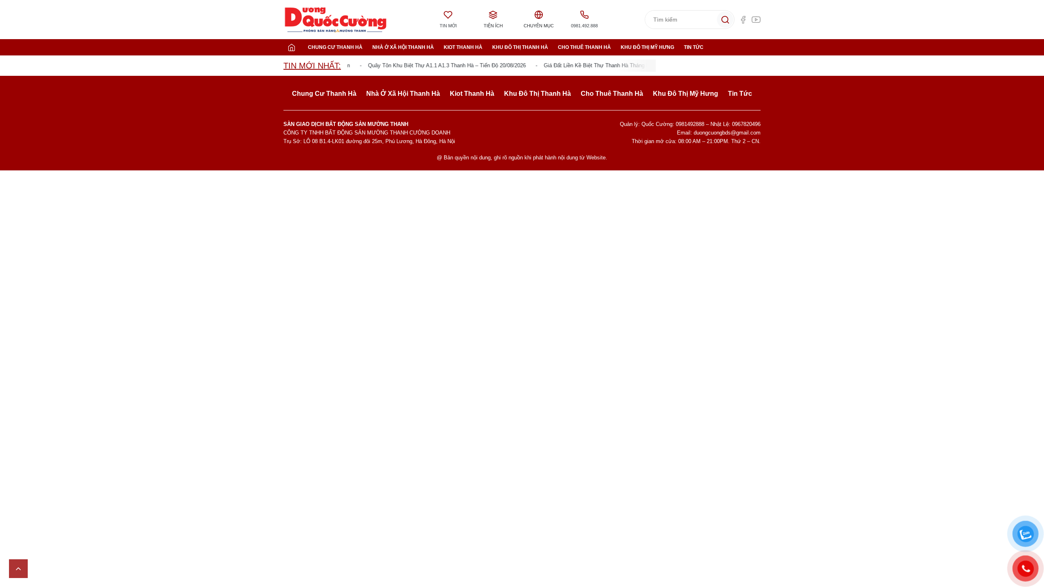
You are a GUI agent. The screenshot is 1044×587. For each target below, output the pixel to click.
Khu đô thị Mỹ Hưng (647, 47)
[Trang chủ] (291, 47)
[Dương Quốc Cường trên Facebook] (743, 19)
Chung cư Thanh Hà (335, 47)
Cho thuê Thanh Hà (584, 47)
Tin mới (448, 25)
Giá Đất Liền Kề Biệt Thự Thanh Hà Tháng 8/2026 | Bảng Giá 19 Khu (618, 65)
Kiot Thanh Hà (463, 47)
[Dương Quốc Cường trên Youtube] (756, 19)
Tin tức (693, 47)
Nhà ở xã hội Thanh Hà (403, 47)
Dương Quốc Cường (335, 20)
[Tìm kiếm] (725, 19)
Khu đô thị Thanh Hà (520, 47)
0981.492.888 (584, 25)
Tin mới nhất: (312, 65)
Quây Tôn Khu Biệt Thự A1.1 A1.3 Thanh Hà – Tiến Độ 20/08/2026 (440, 65)
